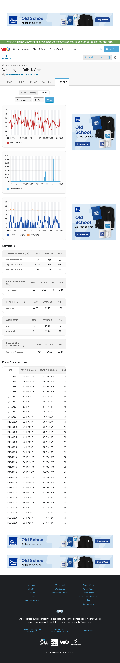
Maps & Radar (39, 49)
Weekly (33, 93)
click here (107, 41)
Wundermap (60, 589)
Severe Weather (57, 49)
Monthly (43, 93)
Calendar (47, 82)
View (49, 100)
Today (8, 82)
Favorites (6, 59)
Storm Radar (76, 642)
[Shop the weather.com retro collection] (60, 19)
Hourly (21, 82)
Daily (23, 93)
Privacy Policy (88, 589)
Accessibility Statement (88, 597)
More (76, 49)
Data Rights (88, 630)
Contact (32, 593)
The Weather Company (44, 642)
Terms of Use (88, 585)
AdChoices (88, 600)
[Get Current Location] (109, 57)
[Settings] (115, 57)
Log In (98, 49)
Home (5, 48)
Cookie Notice (88, 593)
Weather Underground (64, 642)
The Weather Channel (54, 642)
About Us (32, 589)
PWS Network (60, 585)
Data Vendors (88, 604)
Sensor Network (21, 49)
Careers (32, 597)
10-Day (33, 82)
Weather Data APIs (31, 600)
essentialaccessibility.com (60, 611)
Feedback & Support (60, 593)
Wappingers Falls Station (22, 74)
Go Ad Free (111, 49)
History (62, 82)
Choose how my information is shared (60, 630)
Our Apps (32, 585)
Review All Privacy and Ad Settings (32, 630)
